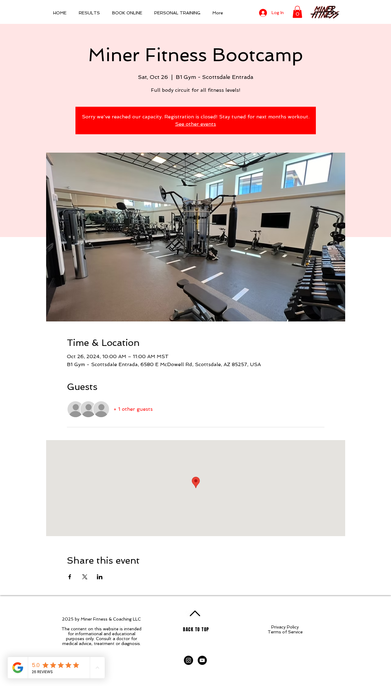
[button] (297, 12)
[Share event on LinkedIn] (100, 576)
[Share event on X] (85, 576)
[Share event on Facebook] (70, 576)
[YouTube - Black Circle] (202, 660)
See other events (195, 124)
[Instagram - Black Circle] (188, 660)
